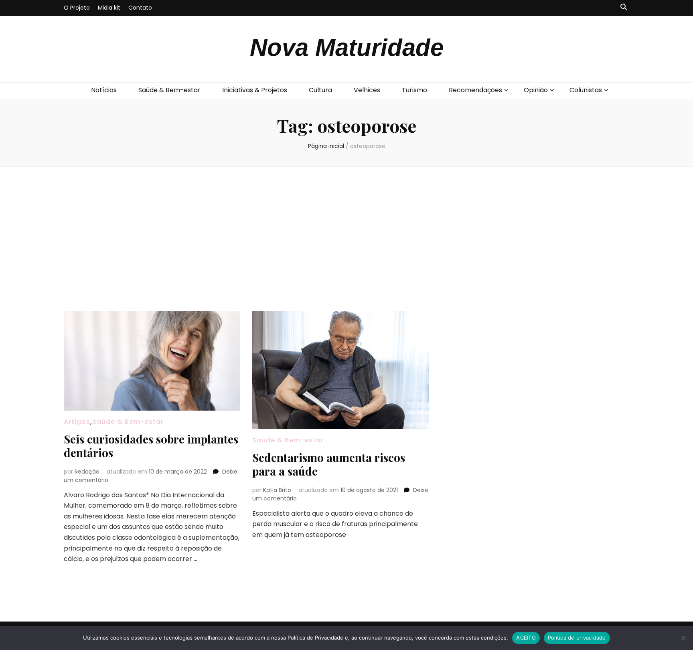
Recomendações (475, 90)
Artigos (77, 421)
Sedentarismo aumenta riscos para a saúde (328, 464)
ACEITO (526, 637)
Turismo (414, 90)
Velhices (367, 90)
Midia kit (109, 8)
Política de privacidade (577, 637)
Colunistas (585, 90)
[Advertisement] (346, 239)
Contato (140, 8)
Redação (87, 472)
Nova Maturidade (347, 47)
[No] (683, 638)
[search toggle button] (623, 7)
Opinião (536, 90)
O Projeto (77, 8)
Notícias (104, 90)
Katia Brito (277, 490)
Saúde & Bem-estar (169, 90)
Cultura (320, 90)
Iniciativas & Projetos (254, 90)
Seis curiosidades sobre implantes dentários (151, 445)
